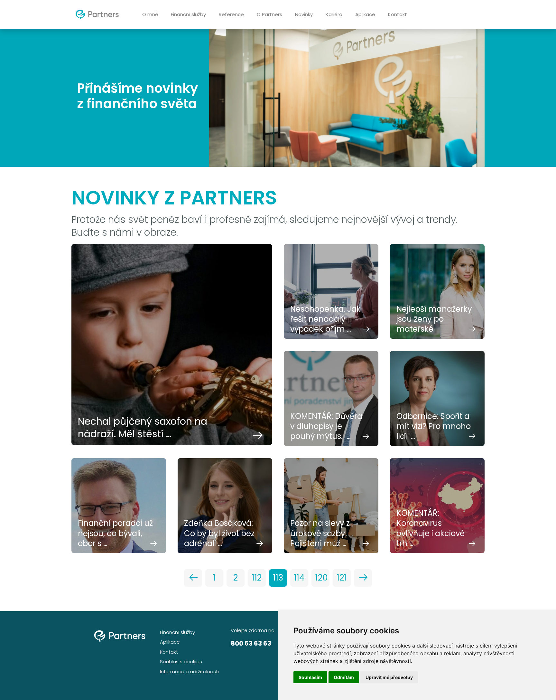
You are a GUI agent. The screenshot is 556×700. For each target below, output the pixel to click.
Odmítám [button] (344, 677)
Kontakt (397, 14)
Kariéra (334, 14)
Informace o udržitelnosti (189, 671)
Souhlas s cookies (181, 661)
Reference (231, 14)
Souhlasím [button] (310, 677)
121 (342, 577)
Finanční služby (188, 14)
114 (299, 577)
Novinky (304, 14)
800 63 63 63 (251, 643)
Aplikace (365, 14)
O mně (150, 14)
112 (257, 577)
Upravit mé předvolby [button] (389, 677)
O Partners (269, 14)
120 (321, 577)
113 (278, 577)
